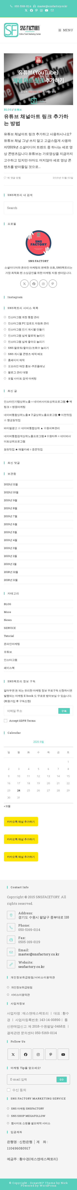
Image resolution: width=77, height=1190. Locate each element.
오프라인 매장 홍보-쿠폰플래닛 (26, 366)
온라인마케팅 (12, 644)
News (8, 620)
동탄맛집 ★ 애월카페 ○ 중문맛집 (23, 449)
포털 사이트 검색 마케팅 (22, 378)
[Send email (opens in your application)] (51, 10)
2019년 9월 (10, 500)
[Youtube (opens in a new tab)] (46, 10)
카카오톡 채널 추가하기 (21, 821)
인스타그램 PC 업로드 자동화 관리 (28, 323)
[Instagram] (43, 284)
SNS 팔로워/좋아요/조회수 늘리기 (28, 348)
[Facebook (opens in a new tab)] (31, 10)
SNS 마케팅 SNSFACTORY (27, 1108)
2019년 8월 (10, 508)
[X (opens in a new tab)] (26, 10)
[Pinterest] (53, 284)
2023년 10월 (11, 492)
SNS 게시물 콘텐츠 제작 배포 (25, 354)
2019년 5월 (10, 532)
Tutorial (9, 636)
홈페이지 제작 (16, 360)
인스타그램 (10, 660)
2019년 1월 (10, 564)
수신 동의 (19, 1090)
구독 (64, 710)
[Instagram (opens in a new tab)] (41, 10)
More (7, 612)
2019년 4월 (10, 540)
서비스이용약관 (20, 995)
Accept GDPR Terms (22, 720)
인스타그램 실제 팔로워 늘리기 (26, 335)
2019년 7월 (10, 516)
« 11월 (7, 806)
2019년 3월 (10, 548)
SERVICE (10, 628)
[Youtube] (63, 1054)
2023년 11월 (11, 484)
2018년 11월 (11, 580)
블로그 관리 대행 (18, 372)
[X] (24, 284)
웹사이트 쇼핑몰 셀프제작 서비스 (30, 1123)
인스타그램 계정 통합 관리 (23, 317)
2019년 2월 (10, 556)
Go (62, 1079)
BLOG (7, 109)
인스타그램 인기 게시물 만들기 (26, 329)
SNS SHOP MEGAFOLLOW (28, 1116)
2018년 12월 (11, 572)
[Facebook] (34, 284)
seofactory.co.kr (31, 966)
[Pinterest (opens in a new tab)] (36, 10)
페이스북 (9, 668)
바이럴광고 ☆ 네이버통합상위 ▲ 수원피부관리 (32, 428)
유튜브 (18, 109)
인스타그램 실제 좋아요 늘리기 (26, 341)
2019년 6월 (10, 524)
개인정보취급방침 (21, 987)
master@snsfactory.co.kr (38, 954)
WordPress (48, 1185)
